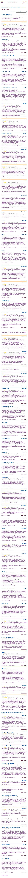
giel (2, 263)
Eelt (2, 100)
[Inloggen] (26, 2)
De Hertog (3, 370)
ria (2, 333)
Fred (2, 217)
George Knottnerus (5, 435)
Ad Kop (3, 515)
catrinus (3, 855)
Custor (2, 146)
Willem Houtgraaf (5, 163)
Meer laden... (4, 875)
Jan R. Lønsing (4, 487)
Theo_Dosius (4, 525)
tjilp (2, 841)
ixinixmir (3, 792)
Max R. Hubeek (4, 68)
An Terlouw (3, 177)
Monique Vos (4, 474)
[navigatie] (2, 2)
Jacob (2, 824)
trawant (3, 872)
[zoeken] (23, 2)
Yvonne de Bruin (5, 419)
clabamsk (3, 682)
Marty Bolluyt (4, 665)
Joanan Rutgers (4, 117)
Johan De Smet (4, 20)
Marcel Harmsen (4, 709)
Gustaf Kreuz (4, 52)
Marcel (2, 634)
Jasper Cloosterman (5, 540)
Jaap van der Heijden (6, 348)
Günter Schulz (4, 130)
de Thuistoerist (4, 231)
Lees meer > (24, 20)
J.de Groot (3, 550)
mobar (2, 279)
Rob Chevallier (4, 760)
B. (1, 209)
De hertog (3, 385)
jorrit (2, 192)
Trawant (3, 297)
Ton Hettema (4, 403)
